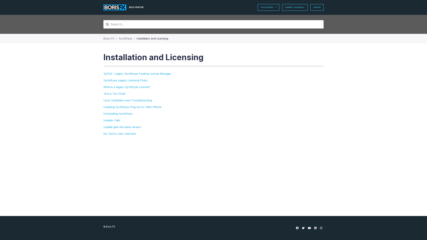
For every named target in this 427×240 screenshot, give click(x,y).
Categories (267, 7)
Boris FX (108, 38)
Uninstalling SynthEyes (117, 113)
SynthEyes (125, 38)
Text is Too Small (114, 93)
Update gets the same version (122, 127)
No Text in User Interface (119, 133)
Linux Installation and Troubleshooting (127, 100)
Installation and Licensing (152, 38)
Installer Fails (111, 120)
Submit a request (295, 7)
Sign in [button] (317, 7)
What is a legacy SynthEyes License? (126, 87)
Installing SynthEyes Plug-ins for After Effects (132, 107)
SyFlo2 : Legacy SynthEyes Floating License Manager (137, 73)
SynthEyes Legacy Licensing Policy (125, 80)
